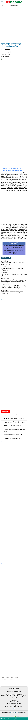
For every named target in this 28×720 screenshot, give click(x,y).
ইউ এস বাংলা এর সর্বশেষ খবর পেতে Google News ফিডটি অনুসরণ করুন (12, 169)
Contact (11, 680)
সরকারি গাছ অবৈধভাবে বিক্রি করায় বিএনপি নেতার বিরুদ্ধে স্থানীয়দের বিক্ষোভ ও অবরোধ (14, 275)
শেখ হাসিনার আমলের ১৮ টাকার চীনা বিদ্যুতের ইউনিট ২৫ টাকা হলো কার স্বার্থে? (13, 263)
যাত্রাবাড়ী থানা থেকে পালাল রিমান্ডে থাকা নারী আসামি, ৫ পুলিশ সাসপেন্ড (13, 269)
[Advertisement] (14, 26)
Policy (17, 677)
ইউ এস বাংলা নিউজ (14, 712)
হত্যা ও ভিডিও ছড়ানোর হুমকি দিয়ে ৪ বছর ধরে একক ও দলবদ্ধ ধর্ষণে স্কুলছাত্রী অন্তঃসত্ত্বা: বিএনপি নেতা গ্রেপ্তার (13, 281)
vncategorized (6, 6)
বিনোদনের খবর (14, 6)
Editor (7, 677)
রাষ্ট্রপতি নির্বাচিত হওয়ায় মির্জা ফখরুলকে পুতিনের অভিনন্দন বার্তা (12, 292)
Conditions (4, 680)
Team (12, 677)
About (2, 677)
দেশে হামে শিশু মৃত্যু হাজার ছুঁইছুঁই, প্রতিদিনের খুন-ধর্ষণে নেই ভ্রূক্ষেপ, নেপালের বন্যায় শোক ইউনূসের (13, 286)
